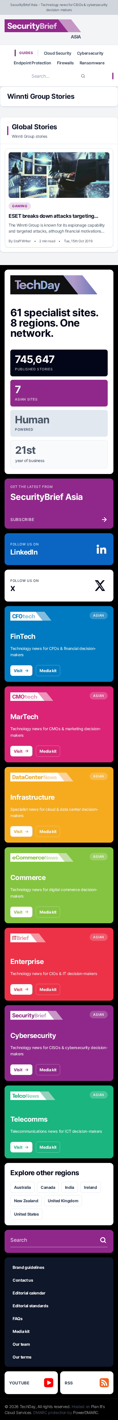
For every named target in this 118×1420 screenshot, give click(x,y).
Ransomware (92, 62)
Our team (21, 1344)
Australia (22, 1187)
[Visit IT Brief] (41, 938)
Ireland (90, 1187)
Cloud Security (57, 53)
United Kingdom (63, 1200)
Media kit (48, 670)
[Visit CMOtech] (41, 696)
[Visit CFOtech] (41, 616)
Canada (48, 1187)
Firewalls (65, 62)
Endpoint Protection (32, 62)
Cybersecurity (90, 53)
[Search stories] (103, 1240)
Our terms (22, 1357)
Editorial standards (30, 1305)
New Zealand (26, 1200)
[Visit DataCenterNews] (41, 777)
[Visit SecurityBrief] (41, 1015)
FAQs (18, 1318)
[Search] (83, 76)
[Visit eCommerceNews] (41, 857)
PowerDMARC (85, 1412)
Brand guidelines (28, 1267)
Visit (18, 670)
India (69, 1187)
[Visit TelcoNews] (41, 1095)
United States (26, 1214)
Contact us (23, 1280)
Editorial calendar (29, 1292)
